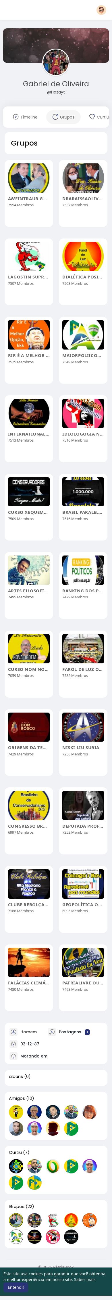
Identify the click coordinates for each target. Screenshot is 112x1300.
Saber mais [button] (85, 1279)
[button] (101, 10)
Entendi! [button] (16, 1287)
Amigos (17, 1098)
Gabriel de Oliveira (56, 84)
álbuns (16, 1076)
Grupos (16, 1206)
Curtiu (15, 1152)
